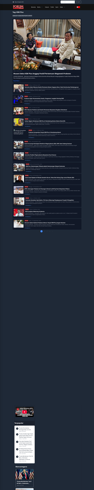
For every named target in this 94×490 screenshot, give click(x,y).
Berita (38, 7)
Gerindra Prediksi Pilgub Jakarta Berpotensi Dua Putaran (40, 155)
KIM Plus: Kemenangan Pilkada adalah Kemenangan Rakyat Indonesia (45, 166)
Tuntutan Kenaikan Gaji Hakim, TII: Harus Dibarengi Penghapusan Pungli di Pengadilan (49, 200)
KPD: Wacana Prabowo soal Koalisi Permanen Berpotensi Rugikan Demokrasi (45, 110)
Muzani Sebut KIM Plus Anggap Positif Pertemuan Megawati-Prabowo (42, 73)
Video (61, 7)
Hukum (47, 7)
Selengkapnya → (28, 92)
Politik (52, 7)
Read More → (17, 81)
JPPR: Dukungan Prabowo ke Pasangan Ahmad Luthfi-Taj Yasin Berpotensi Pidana (47, 189)
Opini (56, 7)
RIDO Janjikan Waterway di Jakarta (34, 211)
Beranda (33, 7)
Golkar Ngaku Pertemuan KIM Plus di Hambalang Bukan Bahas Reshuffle (45, 121)
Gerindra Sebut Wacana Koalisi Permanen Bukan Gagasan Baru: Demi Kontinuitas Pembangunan (52, 87)
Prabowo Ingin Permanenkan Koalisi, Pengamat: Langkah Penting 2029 (44, 98)
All (13, 15)
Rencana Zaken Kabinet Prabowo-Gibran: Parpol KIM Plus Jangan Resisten (45, 223)
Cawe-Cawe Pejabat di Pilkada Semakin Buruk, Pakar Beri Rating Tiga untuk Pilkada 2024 (49, 177)
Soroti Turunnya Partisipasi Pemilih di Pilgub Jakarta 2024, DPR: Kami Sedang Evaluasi (48, 143)
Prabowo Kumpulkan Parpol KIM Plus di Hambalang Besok (45, 132)
